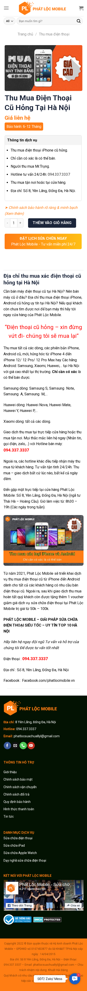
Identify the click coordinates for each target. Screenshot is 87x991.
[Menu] (6, 8)
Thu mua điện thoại (54, 34)
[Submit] (79, 21)
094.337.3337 (59, 174)
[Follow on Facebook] (7, 745)
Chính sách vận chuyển (20, 787)
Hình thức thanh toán (18, 809)
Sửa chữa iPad (14, 845)
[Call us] (23, 745)
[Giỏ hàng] (81, 8)
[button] (75, 979)
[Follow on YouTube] (31, 745)
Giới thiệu (10, 772)
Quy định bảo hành (17, 802)
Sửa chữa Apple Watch (20, 853)
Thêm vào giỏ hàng (52, 223)
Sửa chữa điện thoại (17, 838)
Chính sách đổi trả (16, 794)
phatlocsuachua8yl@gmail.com (37, 736)
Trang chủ (25, 34)
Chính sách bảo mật (17, 779)
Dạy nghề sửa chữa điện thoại (24, 860)
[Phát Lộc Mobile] (43, 8)
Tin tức (8, 816)
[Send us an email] (15, 745)
